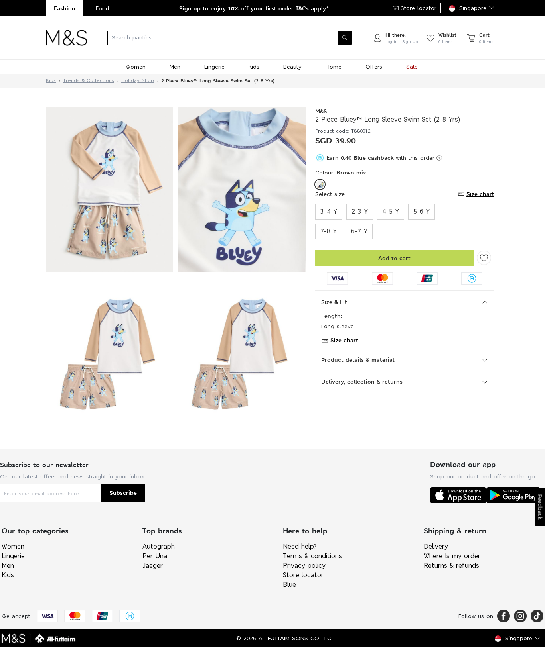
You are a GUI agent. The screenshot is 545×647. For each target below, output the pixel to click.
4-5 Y (390, 211)
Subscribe (123, 492)
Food (102, 8)
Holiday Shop (137, 81)
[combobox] (229, 38)
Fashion (64, 8)
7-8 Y (328, 231)
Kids (51, 81)
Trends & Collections (88, 81)
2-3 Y (359, 211)
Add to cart (394, 258)
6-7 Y (359, 231)
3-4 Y (328, 211)
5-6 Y (421, 211)
